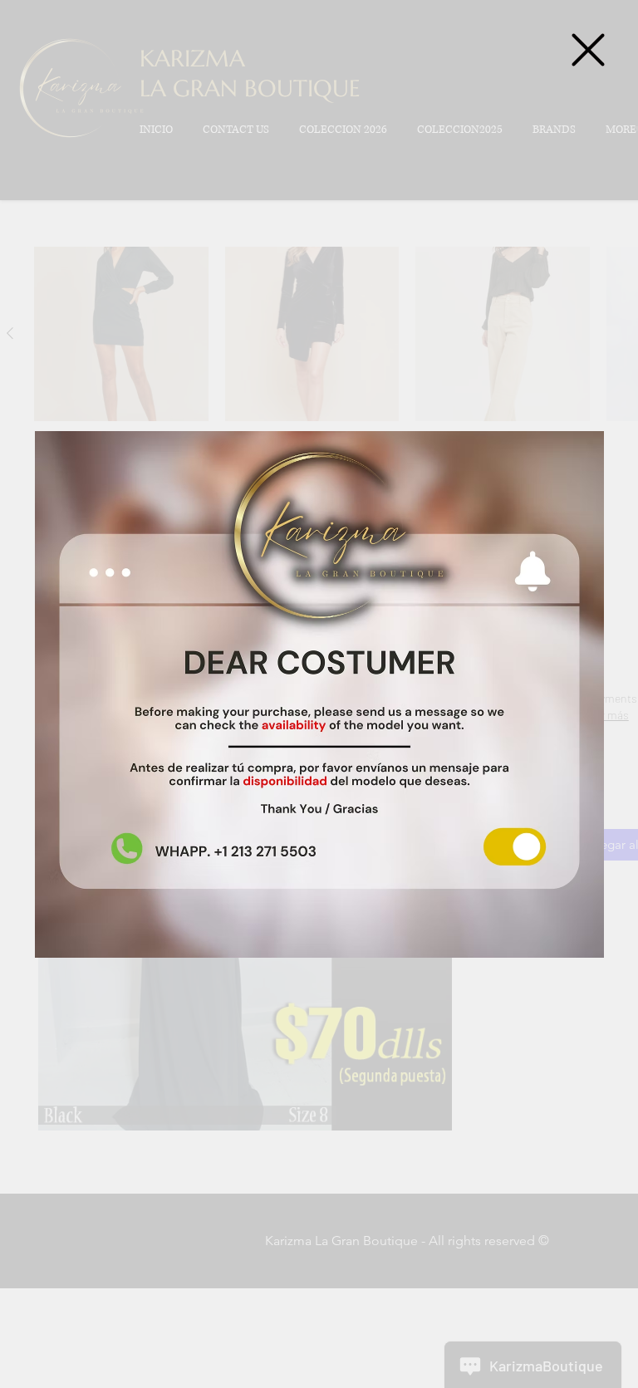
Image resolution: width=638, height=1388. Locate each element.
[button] (588, 49)
